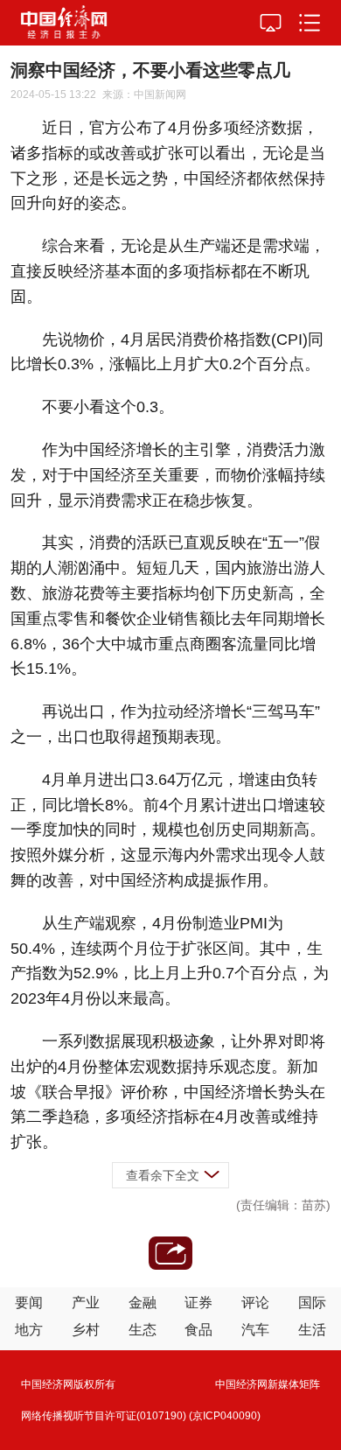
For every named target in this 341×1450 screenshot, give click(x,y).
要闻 (29, 1302)
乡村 (86, 1329)
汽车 (255, 1329)
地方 (29, 1329)
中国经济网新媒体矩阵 (267, 1384)
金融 (143, 1302)
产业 (86, 1302)
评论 (255, 1302)
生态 (143, 1329)
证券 (198, 1302)
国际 (312, 1302)
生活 (312, 1329)
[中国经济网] (64, 23)
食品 (198, 1329)
